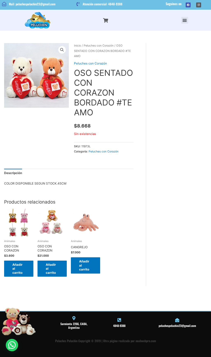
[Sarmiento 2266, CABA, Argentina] (74, 318)
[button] (184, 20)
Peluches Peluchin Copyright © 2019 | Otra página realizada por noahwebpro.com (105, 340)
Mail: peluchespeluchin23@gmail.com (32, 4)
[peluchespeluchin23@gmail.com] (177, 320)
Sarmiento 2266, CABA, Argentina (73, 326)
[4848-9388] (119, 320)
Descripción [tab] (13, 173)
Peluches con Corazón (99, 45)
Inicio (77, 45)
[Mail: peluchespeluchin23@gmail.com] (4, 4)
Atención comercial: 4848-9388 (102, 4)
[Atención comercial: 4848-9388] (78, 4)
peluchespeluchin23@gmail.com (177, 325)
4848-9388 (119, 325)
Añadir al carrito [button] (17, 269)
